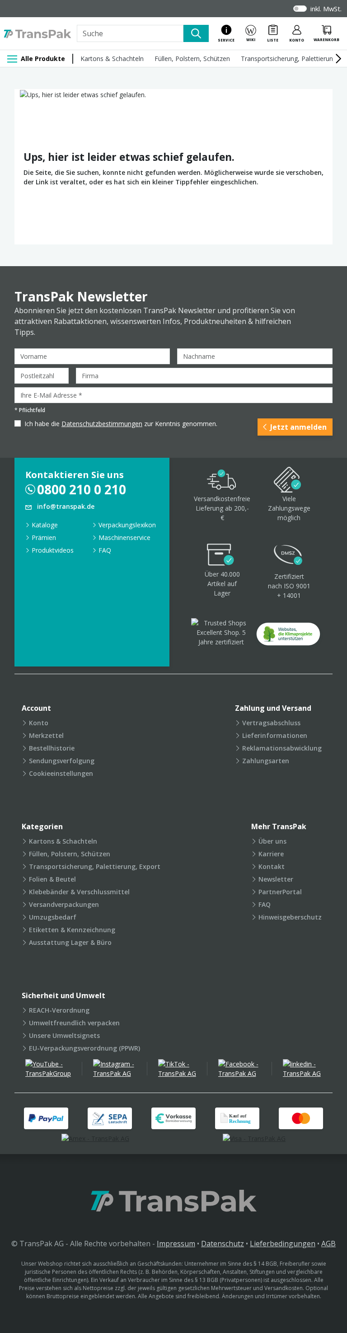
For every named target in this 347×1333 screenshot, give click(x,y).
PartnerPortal (280, 891)
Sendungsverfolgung (61, 760)
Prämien (44, 537)
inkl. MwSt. (326, 8)
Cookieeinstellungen (61, 773)
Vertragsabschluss (271, 722)
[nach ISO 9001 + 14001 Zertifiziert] (288, 556)
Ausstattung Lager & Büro (70, 942)
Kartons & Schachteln (112, 58)
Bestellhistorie (52, 748)
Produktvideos (53, 550)
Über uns (272, 841)
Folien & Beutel (52, 879)
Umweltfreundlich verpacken (74, 1023)
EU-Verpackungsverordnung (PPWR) (84, 1048)
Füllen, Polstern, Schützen (192, 58)
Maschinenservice (124, 537)
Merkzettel (46, 735)
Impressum (176, 1244)
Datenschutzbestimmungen (101, 423)
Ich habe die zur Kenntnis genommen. (120, 423)
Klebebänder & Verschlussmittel (79, 891)
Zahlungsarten (265, 760)
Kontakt (271, 866)
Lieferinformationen (274, 735)
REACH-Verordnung (59, 1010)
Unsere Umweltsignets (64, 1035)
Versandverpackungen (64, 904)
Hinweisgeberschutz (290, 917)
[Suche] (196, 33)
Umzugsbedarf (52, 917)
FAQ (104, 550)
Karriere (271, 854)
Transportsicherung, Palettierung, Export (94, 866)
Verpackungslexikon (127, 525)
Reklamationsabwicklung (282, 748)
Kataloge (45, 525)
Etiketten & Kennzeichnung (72, 929)
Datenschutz (222, 1244)
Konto (38, 722)
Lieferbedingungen (282, 1244)
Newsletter (275, 879)
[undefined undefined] (288, 637)
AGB (328, 1244)
